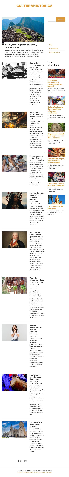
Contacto (19, 472)
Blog (50, 45)
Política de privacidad (39, 472)
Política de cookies (28, 472)
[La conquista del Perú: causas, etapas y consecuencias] (14, 438)
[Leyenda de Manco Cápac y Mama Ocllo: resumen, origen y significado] (14, 208)
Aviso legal (49, 472)
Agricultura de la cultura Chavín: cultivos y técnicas (37, 158)
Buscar (60, 19)
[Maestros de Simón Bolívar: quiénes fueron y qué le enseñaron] (14, 248)
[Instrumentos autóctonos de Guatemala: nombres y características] (14, 390)
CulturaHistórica (34, 6)
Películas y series (54, 52)
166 (25, 461)
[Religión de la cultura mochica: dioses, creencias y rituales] (14, 128)
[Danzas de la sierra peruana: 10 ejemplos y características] (14, 78)
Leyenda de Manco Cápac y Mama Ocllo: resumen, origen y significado (37, 197)
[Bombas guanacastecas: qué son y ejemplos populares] (14, 340)
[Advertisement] (56, 32)
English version (53, 48)
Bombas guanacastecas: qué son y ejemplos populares (36, 329)
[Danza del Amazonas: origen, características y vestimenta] (14, 293)
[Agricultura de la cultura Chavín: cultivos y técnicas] (14, 171)
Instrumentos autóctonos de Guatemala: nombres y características (36, 379)
